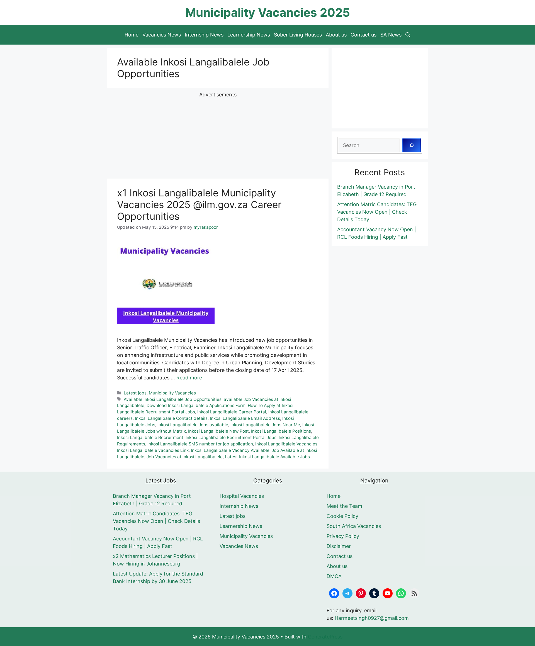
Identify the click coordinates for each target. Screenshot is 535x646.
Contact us (363, 35)
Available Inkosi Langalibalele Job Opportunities (173, 399)
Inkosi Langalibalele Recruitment (150, 437)
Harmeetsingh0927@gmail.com (372, 618)
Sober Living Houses (298, 35)
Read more (189, 378)
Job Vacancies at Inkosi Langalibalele (185, 456)
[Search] (411, 145)
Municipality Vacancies (172, 393)
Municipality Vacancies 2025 (267, 12)
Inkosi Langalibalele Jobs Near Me (265, 424)
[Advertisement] (218, 137)
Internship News (204, 35)
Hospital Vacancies (242, 496)
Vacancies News (161, 35)
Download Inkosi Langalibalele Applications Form (196, 405)
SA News (391, 35)
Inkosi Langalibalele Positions (281, 431)
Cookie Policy (342, 516)
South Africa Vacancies (354, 526)
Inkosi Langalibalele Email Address (245, 418)
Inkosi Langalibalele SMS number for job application (200, 444)
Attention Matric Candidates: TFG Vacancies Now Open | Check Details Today (377, 211)
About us (336, 35)
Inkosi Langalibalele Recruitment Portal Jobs (231, 437)
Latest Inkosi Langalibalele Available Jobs (267, 456)
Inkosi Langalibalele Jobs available (192, 424)
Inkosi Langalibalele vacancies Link (153, 450)
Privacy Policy (343, 536)
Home (131, 35)
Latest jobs (135, 393)
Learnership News (248, 35)
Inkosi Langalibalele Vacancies (286, 444)
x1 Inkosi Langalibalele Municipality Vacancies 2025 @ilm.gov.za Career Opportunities (199, 204)
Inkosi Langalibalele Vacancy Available (230, 450)
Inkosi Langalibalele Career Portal (231, 412)
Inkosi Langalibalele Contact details (171, 418)
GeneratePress (325, 637)
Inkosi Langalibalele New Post (218, 431)
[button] (407, 35)
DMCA (334, 576)
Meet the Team (344, 506)
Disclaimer (339, 546)
